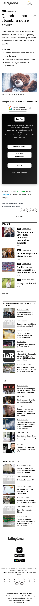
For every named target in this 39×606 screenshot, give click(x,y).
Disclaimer (14, 568)
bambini (20, 203)
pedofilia (18, 206)
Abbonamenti (6, 568)
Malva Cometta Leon (27, 102)
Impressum (22, 568)
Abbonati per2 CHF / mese (19, 155)
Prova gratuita (19, 147)
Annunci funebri (22, 570)
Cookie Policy (21, 572)
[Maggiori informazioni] (29, 108)
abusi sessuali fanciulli (9, 203)
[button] (4, 579)
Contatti (29, 568)
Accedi (19, 165)
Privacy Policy (9, 572)
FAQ (35, 568)
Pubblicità (13, 570)
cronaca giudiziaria (8, 206)
